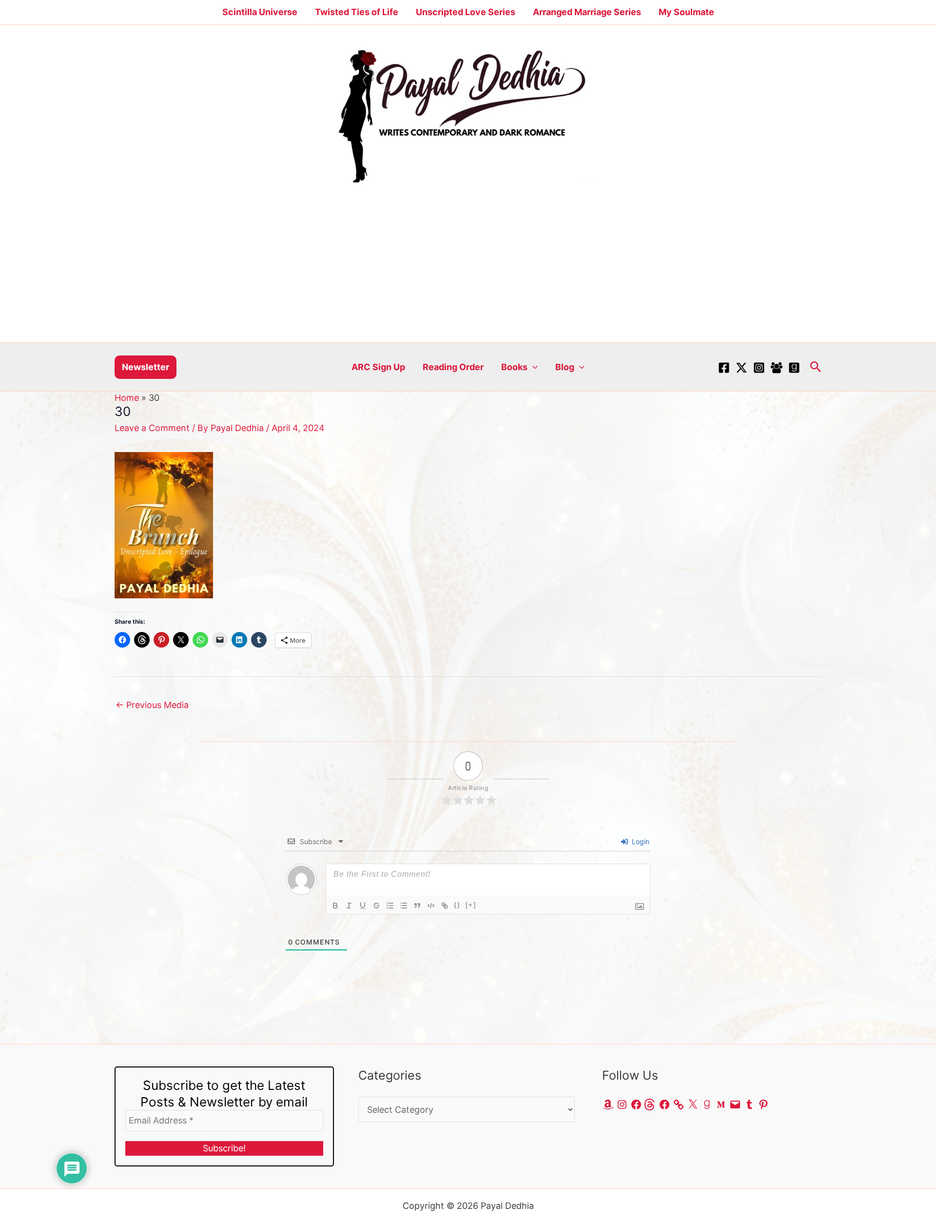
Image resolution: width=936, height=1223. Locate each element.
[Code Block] (431, 905)
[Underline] (363, 905)
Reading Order (453, 367)
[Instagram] (759, 368)
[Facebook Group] (776, 368)
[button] (145, 367)
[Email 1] (794, 368)
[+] (471, 904)
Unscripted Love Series (465, 12)
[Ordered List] (390, 905)
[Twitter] (741, 368)
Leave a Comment (152, 428)
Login (639, 841)
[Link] (444, 905)
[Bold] (335, 905)
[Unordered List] (403, 905)
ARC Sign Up (378, 367)
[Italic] (349, 905)
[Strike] (376, 905)
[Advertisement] (468, 269)
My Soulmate (686, 12)
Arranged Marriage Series (587, 12)
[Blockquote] (417, 905)
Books (514, 367)
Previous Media (152, 705)
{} (457, 904)
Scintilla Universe (259, 12)
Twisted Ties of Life (356, 12)
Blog (564, 367)
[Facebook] (724, 368)
